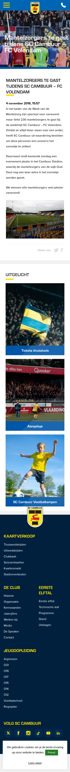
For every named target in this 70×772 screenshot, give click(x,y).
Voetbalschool (13, 701)
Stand (42, 619)
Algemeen (10, 659)
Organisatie (11, 602)
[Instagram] (28, 733)
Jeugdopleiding (20, 650)
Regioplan (10, 706)
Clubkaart (10, 556)
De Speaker (11, 631)
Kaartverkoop (19, 536)
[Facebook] (18, 733)
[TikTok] (38, 733)
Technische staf (49, 607)
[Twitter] (8, 733)
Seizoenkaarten (14, 562)
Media (8, 625)
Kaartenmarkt (12, 568)
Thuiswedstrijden (15, 544)
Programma (46, 613)
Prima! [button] (51, 752)
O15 (6, 683)
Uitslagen (45, 625)
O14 (6, 689)
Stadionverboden (15, 574)
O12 (6, 695)
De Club (12, 587)
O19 (6, 671)
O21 (6, 665)
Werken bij (11, 619)
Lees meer (35, 763)
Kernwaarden (12, 607)
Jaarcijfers (10, 613)
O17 (6, 677)
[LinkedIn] (58, 733)
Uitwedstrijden (13, 550)
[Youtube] (48, 733)
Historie (9, 596)
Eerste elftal (46, 590)
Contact (9, 637)
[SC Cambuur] (35, 8)
